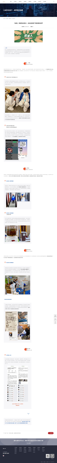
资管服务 (25, 448)
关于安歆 (15, 1)
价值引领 (20, 1)
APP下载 (48, 458)
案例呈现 (30, 1)
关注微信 (52, 458)
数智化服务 (25, 452)
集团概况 (16, 448)
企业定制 (34, 452)
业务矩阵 (25, 1)
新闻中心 (10, 18)
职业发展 (44, 1)
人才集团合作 (29, 448)
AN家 (42, 448)
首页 (10, 1)
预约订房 (40, 1)
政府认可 (16, 452)
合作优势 (34, 448)
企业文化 (13, 18)
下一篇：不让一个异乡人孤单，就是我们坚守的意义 (12, 433)
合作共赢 (35, 1)
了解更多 (28, 443)
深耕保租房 (20, 448)
